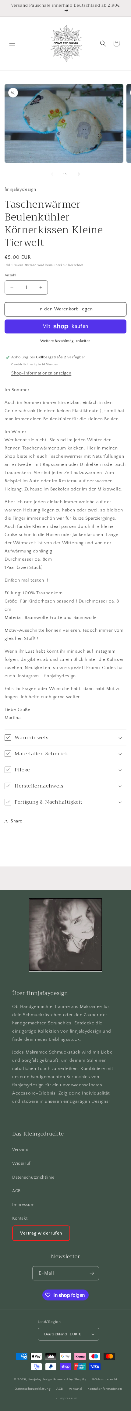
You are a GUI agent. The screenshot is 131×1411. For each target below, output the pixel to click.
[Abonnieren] (92, 1273)
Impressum (23, 1204)
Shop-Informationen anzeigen (41, 373)
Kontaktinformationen (104, 1389)
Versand (31, 265)
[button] (12, 43)
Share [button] (16, 821)
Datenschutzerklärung (33, 1389)
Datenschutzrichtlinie (33, 1177)
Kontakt (19, 1218)
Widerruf (21, 1163)
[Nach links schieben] (52, 174)
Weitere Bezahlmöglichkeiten (65, 341)
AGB (16, 1191)
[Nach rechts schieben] (79, 174)
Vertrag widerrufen (41, 1233)
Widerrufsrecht (104, 1379)
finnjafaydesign (40, 1379)
